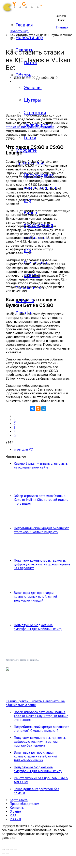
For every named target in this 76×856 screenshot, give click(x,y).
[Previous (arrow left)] (3, 853)
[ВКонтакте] (32, 408)
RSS (13, 815)
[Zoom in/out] (7, 849)
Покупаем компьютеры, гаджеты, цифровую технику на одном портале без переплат (42, 564)
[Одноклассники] (38, 408)
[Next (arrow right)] (7, 853)
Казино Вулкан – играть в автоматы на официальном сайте (41, 465)
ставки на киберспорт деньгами (30, 127)
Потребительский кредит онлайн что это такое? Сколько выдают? (41, 530)
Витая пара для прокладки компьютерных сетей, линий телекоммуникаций (35, 596)
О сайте (15, 811)
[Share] (11, 849)
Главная (24, 24)
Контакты (17, 808)
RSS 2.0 (15, 819)
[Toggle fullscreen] (3, 849)
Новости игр (29, 37)
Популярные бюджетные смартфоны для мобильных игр (38, 627)
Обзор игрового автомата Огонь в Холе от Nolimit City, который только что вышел (41, 499)
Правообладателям (24, 804)
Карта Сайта (19, 800)
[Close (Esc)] (15, 849)
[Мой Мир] (43, 408)
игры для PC (23, 449)
